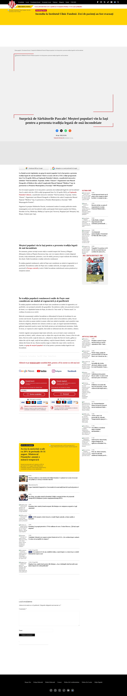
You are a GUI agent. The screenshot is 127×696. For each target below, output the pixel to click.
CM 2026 (73, 2)
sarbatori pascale (52, 356)
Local (27, 2)
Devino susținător (35, 394)
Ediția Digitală (98, 682)
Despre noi (28, 682)
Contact (59, 682)
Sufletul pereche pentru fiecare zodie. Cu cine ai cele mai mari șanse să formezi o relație (100, 376)
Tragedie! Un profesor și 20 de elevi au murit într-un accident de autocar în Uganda (100, 250)
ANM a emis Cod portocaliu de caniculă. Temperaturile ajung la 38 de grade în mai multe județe (99, 417)
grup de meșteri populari (34, 345)
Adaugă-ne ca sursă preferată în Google (66, 168)
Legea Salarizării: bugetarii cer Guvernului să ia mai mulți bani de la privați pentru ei (53, 487)
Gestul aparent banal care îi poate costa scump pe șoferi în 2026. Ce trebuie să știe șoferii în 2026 (100, 196)
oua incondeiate (32, 356)
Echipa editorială (38, 682)
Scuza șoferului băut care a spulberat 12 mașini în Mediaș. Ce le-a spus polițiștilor (58, 6)
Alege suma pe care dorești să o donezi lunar (31, 387)
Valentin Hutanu (58, 138)
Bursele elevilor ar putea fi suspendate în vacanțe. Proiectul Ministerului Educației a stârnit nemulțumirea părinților (99, 207)
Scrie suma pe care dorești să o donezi (60, 387)
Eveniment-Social (35, 2)
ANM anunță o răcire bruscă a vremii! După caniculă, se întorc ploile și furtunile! (51, 518)
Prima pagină (18, 50)
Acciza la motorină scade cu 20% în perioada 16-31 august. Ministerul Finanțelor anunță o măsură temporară (33, 454)
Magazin (61, 2)
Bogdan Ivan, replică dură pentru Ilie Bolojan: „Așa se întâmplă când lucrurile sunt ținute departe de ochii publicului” (53, 565)
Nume (20, 630)
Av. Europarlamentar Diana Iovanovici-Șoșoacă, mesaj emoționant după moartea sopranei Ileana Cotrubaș (99, 405)
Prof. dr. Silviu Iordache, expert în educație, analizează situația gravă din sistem (99, 453)
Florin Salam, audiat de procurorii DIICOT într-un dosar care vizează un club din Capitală (99, 354)
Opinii (67, 2)
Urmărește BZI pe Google (36, 168)
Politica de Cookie (87, 682)
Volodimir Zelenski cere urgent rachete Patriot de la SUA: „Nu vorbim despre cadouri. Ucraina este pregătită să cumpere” (54, 538)
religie (45, 356)
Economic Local (46, 2)
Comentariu (22, 609)
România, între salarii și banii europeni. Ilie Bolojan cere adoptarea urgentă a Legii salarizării (53, 507)
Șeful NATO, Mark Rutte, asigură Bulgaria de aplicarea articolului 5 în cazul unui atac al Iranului (99, 441)
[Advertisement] (49, 427)
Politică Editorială (50, 682)
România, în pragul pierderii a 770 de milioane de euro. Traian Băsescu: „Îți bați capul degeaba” (54, 527)
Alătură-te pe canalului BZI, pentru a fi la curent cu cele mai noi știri (49, 364)
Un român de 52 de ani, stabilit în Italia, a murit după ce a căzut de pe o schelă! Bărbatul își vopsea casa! (54, 552)
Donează (66, 394)
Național (55, 2)
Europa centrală (32, 268)
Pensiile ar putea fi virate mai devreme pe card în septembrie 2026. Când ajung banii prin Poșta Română (99, 342)
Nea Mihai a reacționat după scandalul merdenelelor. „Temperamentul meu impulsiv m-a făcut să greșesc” (98, 429)
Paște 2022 (39, 356)
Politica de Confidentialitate (71, 682)
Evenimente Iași (23, 356)
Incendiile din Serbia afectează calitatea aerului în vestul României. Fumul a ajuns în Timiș (100, 365)
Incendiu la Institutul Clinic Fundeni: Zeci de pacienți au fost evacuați (74, 13)
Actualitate (21, 2)
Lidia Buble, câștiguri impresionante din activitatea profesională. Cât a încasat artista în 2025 (100, 222)
